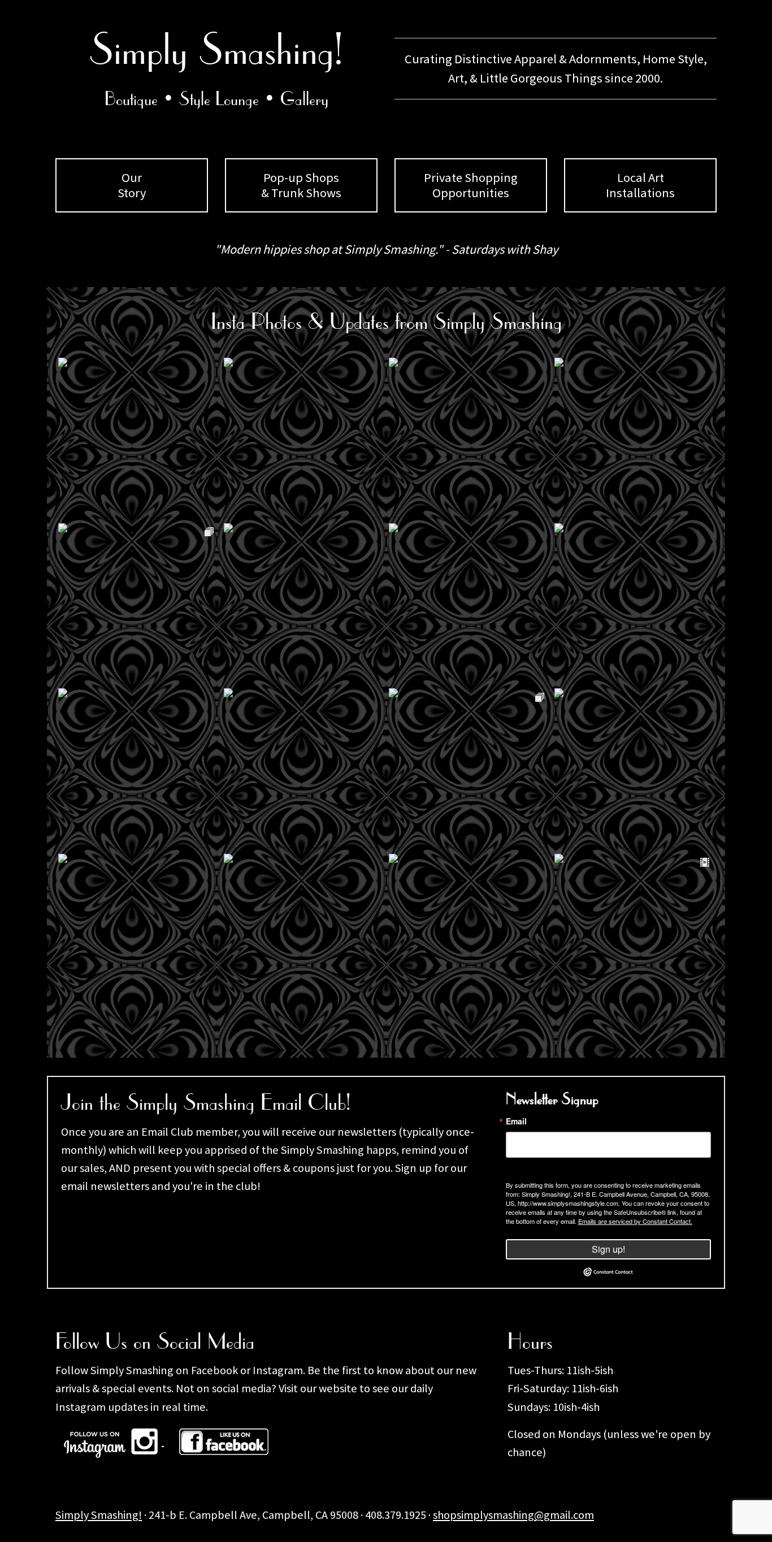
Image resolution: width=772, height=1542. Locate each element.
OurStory (132, 185)
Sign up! (608, 1249)
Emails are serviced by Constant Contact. (635, 1221)
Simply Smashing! (98, 1515)
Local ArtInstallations (640, 185)
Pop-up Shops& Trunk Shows (301, 185)
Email (516, 1121)
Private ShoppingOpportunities (471, 185)
